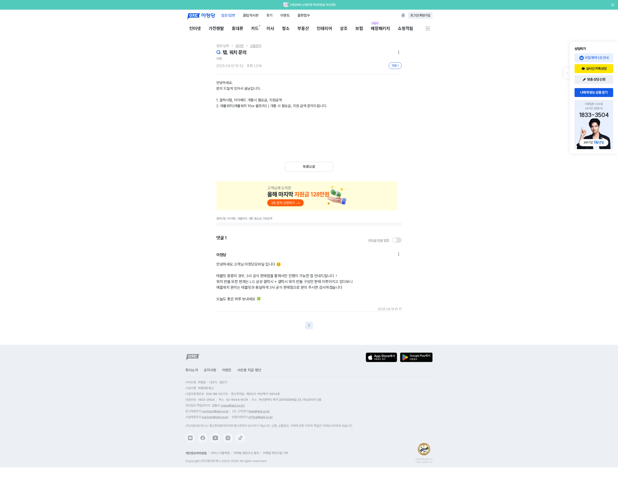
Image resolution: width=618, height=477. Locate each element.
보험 (359, 28)
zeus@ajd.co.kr (233, 405)
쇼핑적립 (405, 28)
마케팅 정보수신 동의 (246, 453)
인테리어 (324, 28)
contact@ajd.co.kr (215, 411)
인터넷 (195, 28)
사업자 (375, 23)
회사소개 (191, 370)
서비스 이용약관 (220, 453)
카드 (255, 28)
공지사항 (210, 370)
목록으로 (309, 167)
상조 (344, 28)
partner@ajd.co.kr (215, 417)
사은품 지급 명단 (249, 370)
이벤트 (285, 15)
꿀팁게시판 (251, 15)
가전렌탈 (216, 28)
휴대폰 (237, 28)
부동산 (303, 28)
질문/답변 (228, 15)
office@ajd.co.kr (260, 417)
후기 (269, 15)
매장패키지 (380, 28)
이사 (270, 28)
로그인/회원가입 (420, 15)
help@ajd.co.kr (259, 411)
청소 (286, 28)
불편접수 (303, 15)
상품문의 (255, 46)
